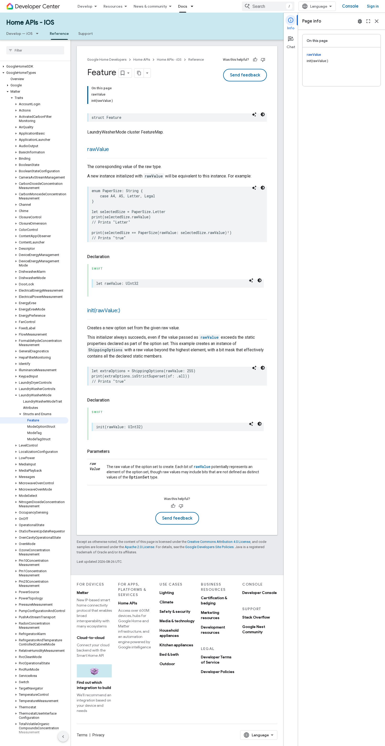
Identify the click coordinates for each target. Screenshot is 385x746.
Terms (82, 735)
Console (350, 6)
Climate (166, 602)
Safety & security (175, 611)
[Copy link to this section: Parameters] (115, 451)
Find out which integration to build (94, 685)
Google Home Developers (106, 60)
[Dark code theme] (262, 114)
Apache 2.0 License (139, 547)
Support (85, 33)
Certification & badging (214, 600)
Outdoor (167, 663)
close (376, 21)
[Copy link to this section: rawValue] (114, 150)
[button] (34, 66)
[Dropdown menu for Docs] (193, 6)
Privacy (98, 735)
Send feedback (245, 75)
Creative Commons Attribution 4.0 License (218, 542)
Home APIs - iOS (30, 22)
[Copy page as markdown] (139, 73)
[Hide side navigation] (63, 736)
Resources (113, 6)
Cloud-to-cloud (90, 637)
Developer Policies (217, 671)
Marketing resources (210, 615)
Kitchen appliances (176, 645)
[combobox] (268, 6)
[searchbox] (35, 50)
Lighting (167, 592)
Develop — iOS (19, 33)
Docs (182, 6)
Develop (85, 6)
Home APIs (141, 60)
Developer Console (259, 592)
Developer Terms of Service (216, 660)
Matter (83, 592)
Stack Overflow (256, 617)
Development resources (213, 630)
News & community (150, 6)
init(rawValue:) (103, 310)
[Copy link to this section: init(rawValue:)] (125, 311)
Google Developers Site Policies (209, 547)
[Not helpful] (263, 60)
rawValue (98, 149)
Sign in (373, 6)
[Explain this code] (254, 114)
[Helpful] (255, 60)
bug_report (360, 21)
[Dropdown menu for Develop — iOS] (38, 33)
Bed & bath (169, 654)
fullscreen (368, 21)
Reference (59, 33)
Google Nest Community (253, 629)
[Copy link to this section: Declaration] (114, 257)
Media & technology (177, 621)
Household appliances (169, 633)
